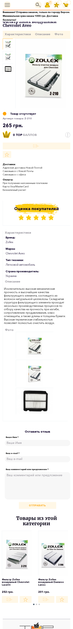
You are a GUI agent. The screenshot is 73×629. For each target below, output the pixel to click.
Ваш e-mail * (13, 453)
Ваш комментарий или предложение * (27, 469)
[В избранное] (7, 154)
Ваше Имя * (12, 437)
